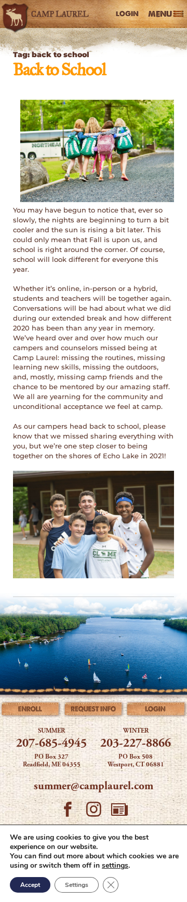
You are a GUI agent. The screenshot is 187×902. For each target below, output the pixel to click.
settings (115, 865)
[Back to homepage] (47, 14)
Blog (119, 814)
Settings (76, 885)
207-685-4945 (51, 744)
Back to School (59, 70)
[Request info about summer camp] (93, 711)
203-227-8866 (135, 744)
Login (127, 14)
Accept (30, 885)
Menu (160, 14)
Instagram (93, 814)
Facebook (68, 814)
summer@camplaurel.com (93, 786)
